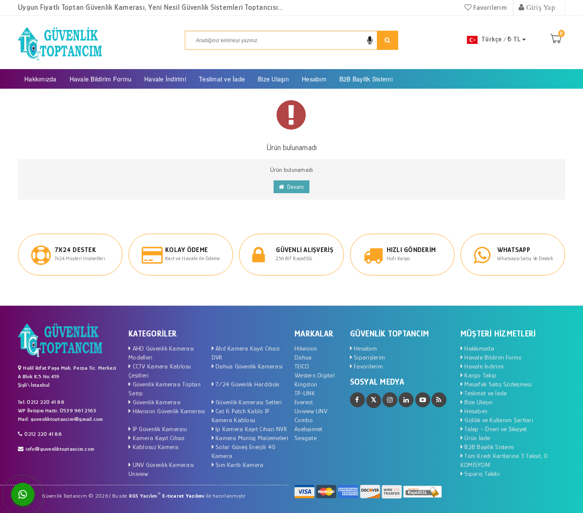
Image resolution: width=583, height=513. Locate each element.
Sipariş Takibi (481, 473)
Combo (303, 419)
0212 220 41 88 (43, 434)
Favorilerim (489, 7)
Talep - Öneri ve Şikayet (495, 428)
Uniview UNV (310, 410)
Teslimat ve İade (222, 79)
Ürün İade (476, 437)
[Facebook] (357, 399)
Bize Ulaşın (273, 79)
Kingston (305, 384)
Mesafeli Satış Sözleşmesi (497, 384)
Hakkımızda (40, 79)
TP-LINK (304, 393)
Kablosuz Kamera (154, 446)
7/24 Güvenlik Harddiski (246, 384)
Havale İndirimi (165, 79)
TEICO (301, 366)
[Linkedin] (406, 399)
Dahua (303, 357)
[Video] (422, 399)
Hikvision (305, 348)
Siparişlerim (368, 357)
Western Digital (314, 375)
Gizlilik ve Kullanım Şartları (498, 419)
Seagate (305, 437)
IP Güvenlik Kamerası (159, 428)
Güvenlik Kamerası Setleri (248, 402)
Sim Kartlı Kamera (239, 464)
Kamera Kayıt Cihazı (157, 437)
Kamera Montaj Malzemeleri (251, 437)
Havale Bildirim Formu (100, 79)
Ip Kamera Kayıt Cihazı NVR (250, 428)
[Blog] (438, 399)
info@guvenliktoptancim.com (60, 449)
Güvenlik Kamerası (156, 402)
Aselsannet (308, 428)
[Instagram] (389, 399)
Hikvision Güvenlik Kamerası (168, 410)
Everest (303, 402)
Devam (294, 186)
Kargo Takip (479, 375)
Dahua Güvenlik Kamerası (248, 366)
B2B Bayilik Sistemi (366, 79)
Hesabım (314, 79)
